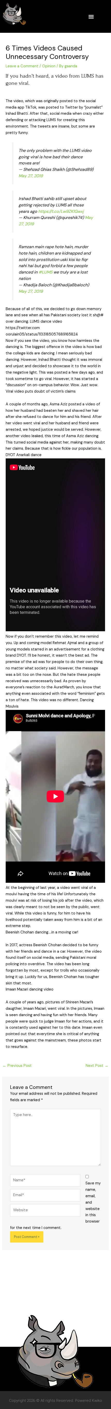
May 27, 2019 (31, 175)
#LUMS (45, 272)
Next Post (97, 1065)
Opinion (49, 66)
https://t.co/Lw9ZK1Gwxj (61, 211)
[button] (91, 16)
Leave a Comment (22, 66)
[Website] (45, 1211)
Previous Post (17, 1065)
